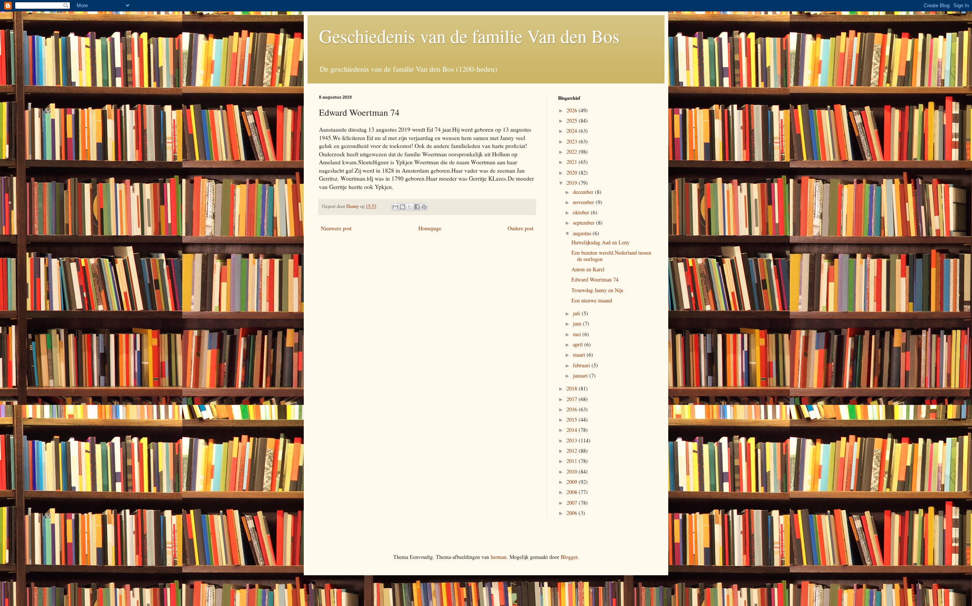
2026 (572, 110)
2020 (572, 172)
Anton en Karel (587, 269)
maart (580, 354)
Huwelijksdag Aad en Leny (600, 242)
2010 (572, 471)
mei (577, 334)
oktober (582, 212)
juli (577, 313)
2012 (572, 450)
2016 (572, 409)
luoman (499, 556)
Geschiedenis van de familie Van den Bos (469, 36)
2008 (572, 492)
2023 (572, 141)
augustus (583, 233)
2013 (572, 440)
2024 (572, 130)
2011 (572, 460)
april (578, 344)
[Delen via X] (409, 207)
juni (578, 323)
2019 (572, 182)
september (584, 222)
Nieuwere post (336, 228)
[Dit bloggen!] (402, 207)
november (584, 202)
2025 (572, 120)
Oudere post (520, 228)
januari (581, 375)
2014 (572, 429)
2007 (572, 502)
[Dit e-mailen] (395, 207)
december (584, 191)
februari (582, 365)
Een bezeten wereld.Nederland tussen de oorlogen (611, 256)
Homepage (429, 228)
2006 (572, 512)
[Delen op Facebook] (417, 207)
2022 (572, 151)
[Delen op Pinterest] (424, 207)
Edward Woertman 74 (595, 279)
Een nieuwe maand (591, 300)
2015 (572, 419)
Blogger (569, 556)
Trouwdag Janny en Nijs (597, 290)
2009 (572, 481)
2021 (572, 161)
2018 (572, 388)
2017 (572, 399)
